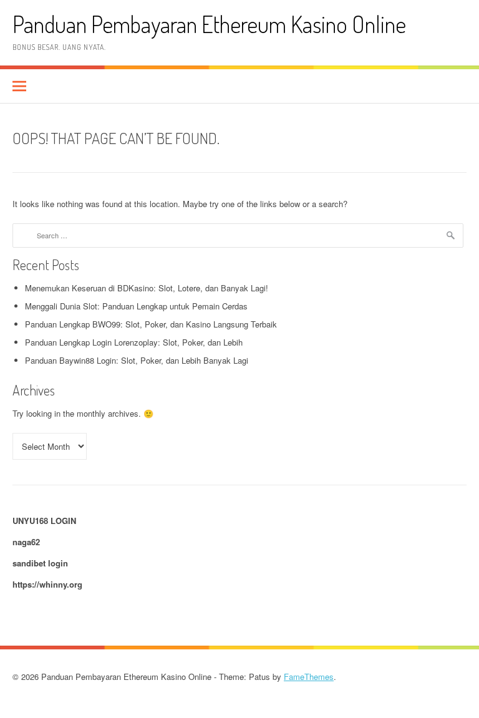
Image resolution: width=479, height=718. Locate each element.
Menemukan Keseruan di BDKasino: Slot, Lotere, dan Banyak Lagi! (146, 288)
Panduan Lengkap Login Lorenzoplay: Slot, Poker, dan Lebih (134, 342)
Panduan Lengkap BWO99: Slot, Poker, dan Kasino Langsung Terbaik (151, 324)
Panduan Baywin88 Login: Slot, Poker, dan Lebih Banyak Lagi (136, 360)
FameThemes (309, 676)
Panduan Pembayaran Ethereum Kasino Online (209, 24)
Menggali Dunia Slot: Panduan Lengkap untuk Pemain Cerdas (136, 306)
